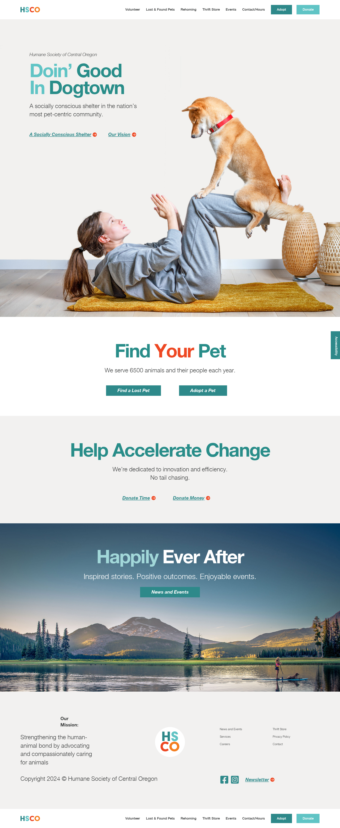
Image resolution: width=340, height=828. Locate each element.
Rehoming (188, 9)
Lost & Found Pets (160, 9)
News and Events (170, 592)
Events (231, 9)
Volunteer (132, 9)
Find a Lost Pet (133, 390)
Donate (308, 9)
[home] (30, 9)
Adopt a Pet (203, 390)
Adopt (281, 9)
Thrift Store (211, 9)
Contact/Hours (253, 9)
